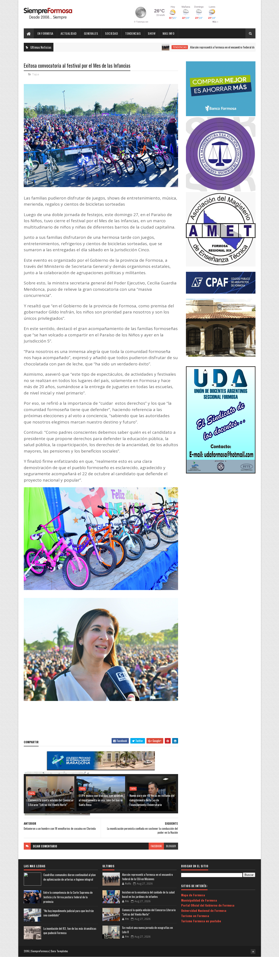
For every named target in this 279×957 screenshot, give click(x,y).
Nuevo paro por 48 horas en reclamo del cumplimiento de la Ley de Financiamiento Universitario (151, 800)
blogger (171, 846)
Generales (91, 33)
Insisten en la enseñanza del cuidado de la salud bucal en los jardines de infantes (148, 894)
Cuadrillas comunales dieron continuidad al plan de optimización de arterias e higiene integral (69, 877)
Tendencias (133, 33)
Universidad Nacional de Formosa (203, 910)
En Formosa (45, 33)
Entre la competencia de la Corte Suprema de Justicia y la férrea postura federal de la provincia (68, 897)
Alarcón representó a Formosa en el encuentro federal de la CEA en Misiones (206, 47)
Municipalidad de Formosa (199, 900)
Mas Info (168, 33)
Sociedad (111, 33)
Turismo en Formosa (195, 915)
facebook (156, 846)
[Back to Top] (253, 951)
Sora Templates (59, 951)
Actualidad (69, 33)
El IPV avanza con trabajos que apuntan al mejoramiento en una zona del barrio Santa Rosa (101, 800)
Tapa (35, 74)
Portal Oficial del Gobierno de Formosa (207, 905)
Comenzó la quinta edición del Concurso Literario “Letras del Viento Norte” (50, 802)
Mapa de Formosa (193, 895)
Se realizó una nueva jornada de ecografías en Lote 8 (147, 929)
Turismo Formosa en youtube (201, 921)
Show (151, 33)
